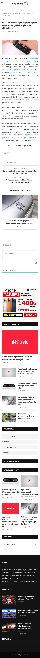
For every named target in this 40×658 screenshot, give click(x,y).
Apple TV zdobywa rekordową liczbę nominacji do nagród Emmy (25, 627)
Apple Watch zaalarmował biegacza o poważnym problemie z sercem (27, 371)
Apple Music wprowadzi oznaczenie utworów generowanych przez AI (18, 358)
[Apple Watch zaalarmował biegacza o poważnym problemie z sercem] (9, 372)
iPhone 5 (6, 154)
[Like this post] (24, 163)
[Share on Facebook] (27, 163)
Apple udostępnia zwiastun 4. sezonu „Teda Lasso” (28, 611)
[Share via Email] (33, 163)
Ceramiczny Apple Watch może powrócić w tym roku (27, 385)
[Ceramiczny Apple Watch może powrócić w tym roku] (9, 386)
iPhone (14, 11)
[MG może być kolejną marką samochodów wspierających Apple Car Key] (20, 207)
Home (4, 11)
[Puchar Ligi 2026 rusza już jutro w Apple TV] (9, 599)
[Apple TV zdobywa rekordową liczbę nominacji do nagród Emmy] (9, 627)
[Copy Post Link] (30, 163)
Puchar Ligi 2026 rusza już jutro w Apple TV (26, 598)
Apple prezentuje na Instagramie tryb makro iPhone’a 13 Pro (26, 416)
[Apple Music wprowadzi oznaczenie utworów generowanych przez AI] (20, 342)
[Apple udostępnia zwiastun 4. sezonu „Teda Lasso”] (9, 613)
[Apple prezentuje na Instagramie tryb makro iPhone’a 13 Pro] (9, 417)
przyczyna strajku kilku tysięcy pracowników (19, 138)
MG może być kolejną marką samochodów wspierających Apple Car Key (27, 400)
